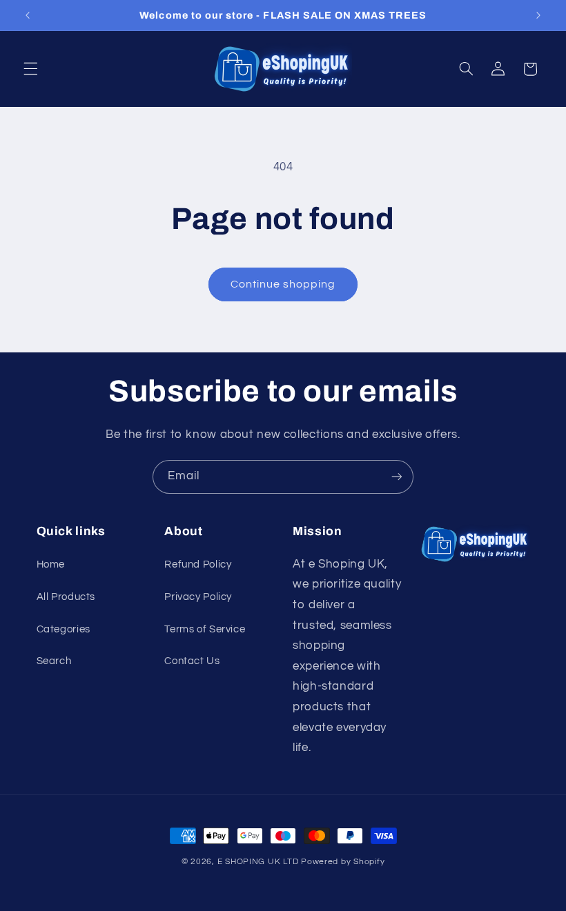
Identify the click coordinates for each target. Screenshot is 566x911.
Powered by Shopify (342, 861)
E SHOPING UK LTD (258, 861)
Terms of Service (204, 629)
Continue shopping (283, 284)
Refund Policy (197, 564)
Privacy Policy (198, 597)
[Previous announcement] (27, 15)
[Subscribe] (397, 477)
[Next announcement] (538, 15)
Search (54, 661)
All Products (66, 597)
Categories (63, 629)
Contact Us (191, 661)
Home (51, 564)
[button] (30, 69)
